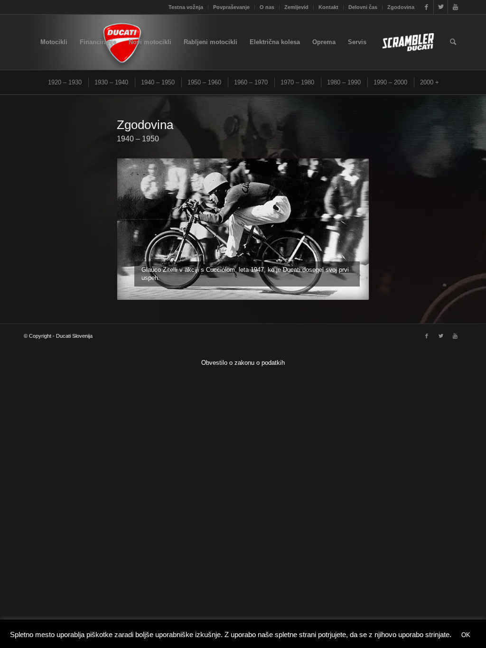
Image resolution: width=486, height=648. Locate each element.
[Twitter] (441, 7)
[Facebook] (426, 7)
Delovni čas (362, 7)
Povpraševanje (231, 7)
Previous (138, 229)
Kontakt (328, 7)
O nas (267, 7)
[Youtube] (455, 7)
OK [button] (465, 635)
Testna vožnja (185, 7)
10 (277, 288)
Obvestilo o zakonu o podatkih (243, 362)
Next (348, 229)
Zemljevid (296, 7)
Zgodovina (400, 7)
